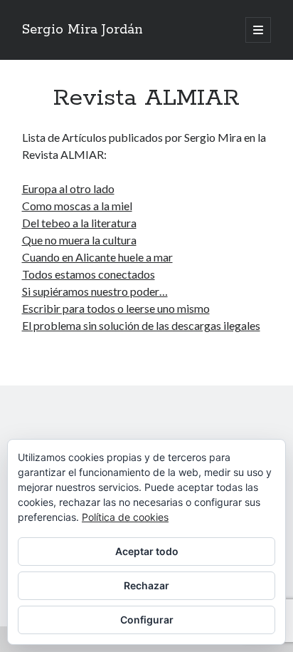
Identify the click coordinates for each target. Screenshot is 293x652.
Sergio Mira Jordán (82, 29)
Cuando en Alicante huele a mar (97, 257)
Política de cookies (125, 517)
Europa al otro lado (68, 188)
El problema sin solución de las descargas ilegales (141, 325)
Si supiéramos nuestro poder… (95, 291)
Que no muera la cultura (79, 240)
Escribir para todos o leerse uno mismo (116, 308)
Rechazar (146, 585)
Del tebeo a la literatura (79, 222)
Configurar (147, 620)
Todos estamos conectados (88, 274)
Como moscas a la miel (77, 205)
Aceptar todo (147, 551)
